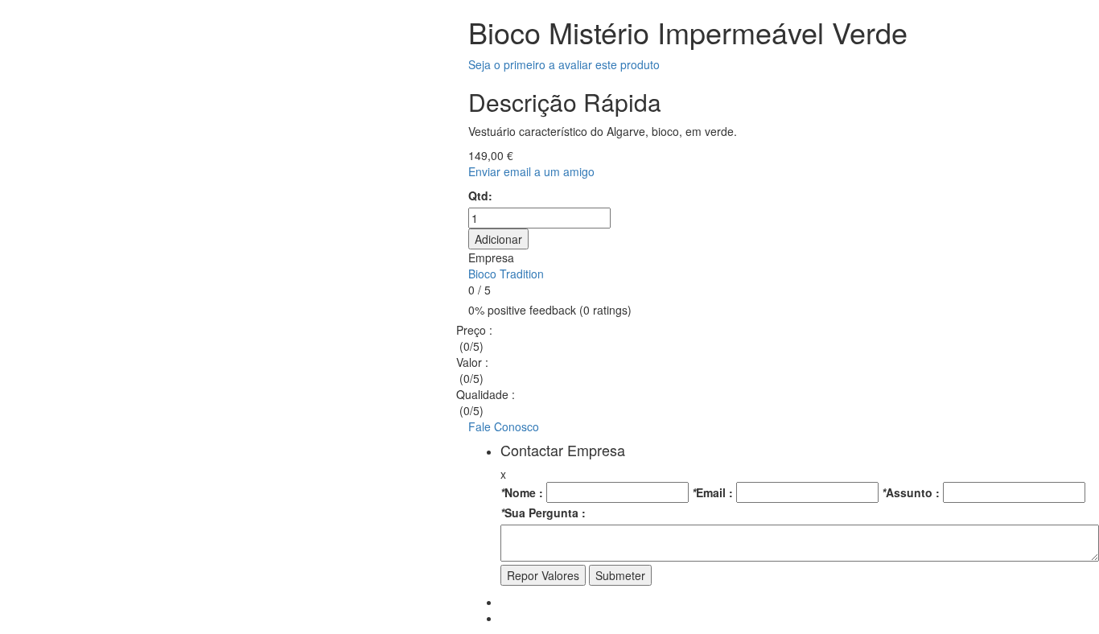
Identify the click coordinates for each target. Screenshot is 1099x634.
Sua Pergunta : (543, 512)
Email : (712, 492)
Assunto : (911, 492)
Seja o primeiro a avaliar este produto (564, 64)
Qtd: (480, 195)
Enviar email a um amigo (531, 171)
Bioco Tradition (506, 274)
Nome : (521, 492)
